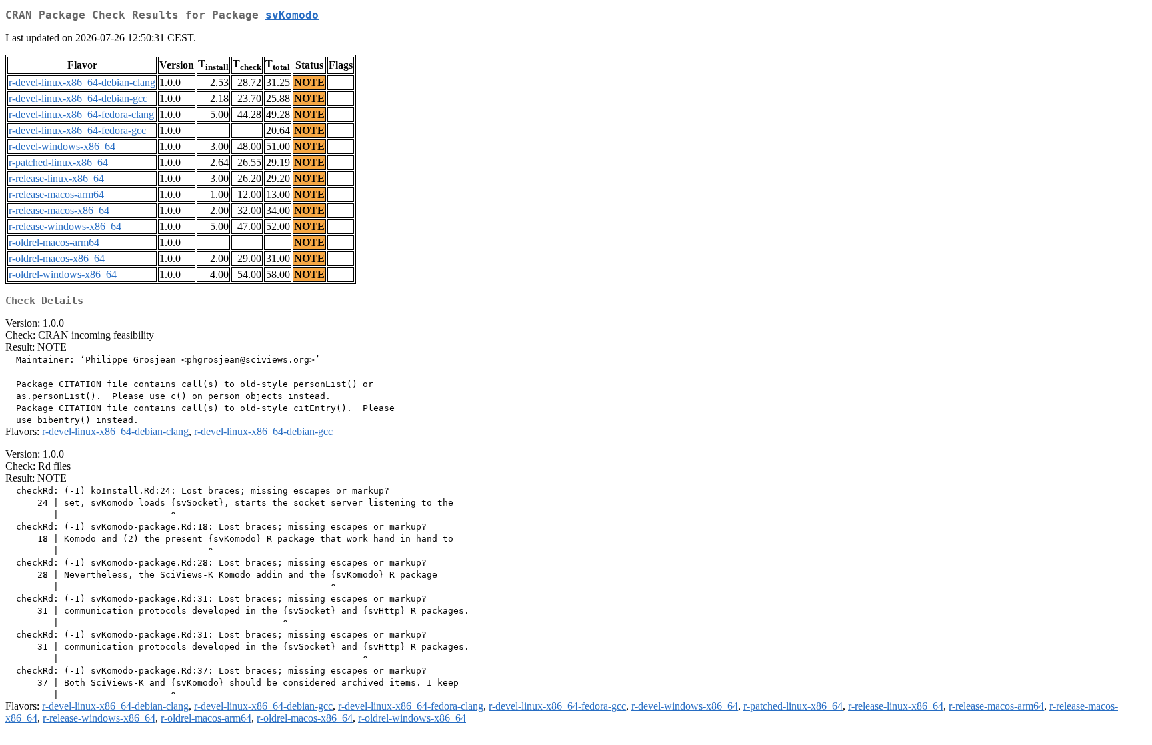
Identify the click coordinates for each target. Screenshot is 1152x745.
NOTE (309, 82)
